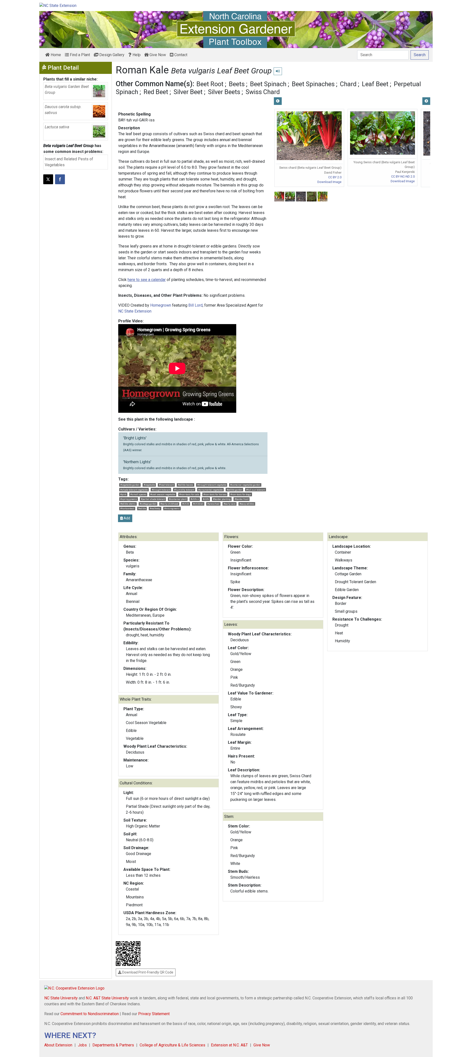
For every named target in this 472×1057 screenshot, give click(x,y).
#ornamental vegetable (210, 489)
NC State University (61, 998)
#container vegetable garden (245, 484)
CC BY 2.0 (334, 177)
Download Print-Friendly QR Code (147, 972)
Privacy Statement (154, 1013)
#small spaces (138, 494)
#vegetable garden (130, 484)
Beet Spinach (268, 84)
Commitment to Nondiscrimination (89, 1013)
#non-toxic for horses (215, 494)
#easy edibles (246, 503)
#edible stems (128, 503)
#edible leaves (185, 484)
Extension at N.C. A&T (229, 1045)
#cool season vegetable (162, 494)
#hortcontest (127, 508)
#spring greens (128, 499)
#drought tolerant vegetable (211, 484)
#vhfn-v (195, 499)
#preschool (213, 503)
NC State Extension (134, 311)
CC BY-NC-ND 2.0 (403, 176)
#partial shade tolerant (153, 499)
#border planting (222, 499)
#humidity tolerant (184, 489)
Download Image (329, 182)
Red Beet (156, 92)
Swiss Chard (263, 92)
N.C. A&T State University (107, 998)
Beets (237, 84)
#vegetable (149, 484)
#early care (229, 503)
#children (198, 503)
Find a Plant (79, 54)
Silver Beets (224, 92)
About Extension (58, 1045)
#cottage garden (148, 503)
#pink (123, 494)
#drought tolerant (161, 489)
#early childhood (169, 503)
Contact (180, 54)
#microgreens (172, 508)
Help (136, 54)
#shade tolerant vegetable (134, 489)
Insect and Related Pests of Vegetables (69, 162)
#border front (242, 499)
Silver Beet (188, 92)
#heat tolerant (166, 484)
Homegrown (160, 305)
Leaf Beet (375, 84)
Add (126, 518)
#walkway (155, 508)
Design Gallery (111, 54)
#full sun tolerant (255, 489)
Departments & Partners (113, 1045)
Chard (348, 84)
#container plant (178, 499)
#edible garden (234, 489)
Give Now (157, 54)
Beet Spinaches (313, 84)
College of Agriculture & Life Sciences (172, 1045)
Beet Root (209, 84)
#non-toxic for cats (189, 494)
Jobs (82, 1045)
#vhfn (206, 499)
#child (185, 503)
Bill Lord (195, 305)
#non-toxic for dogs (240, 494)
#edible (142, 508)
